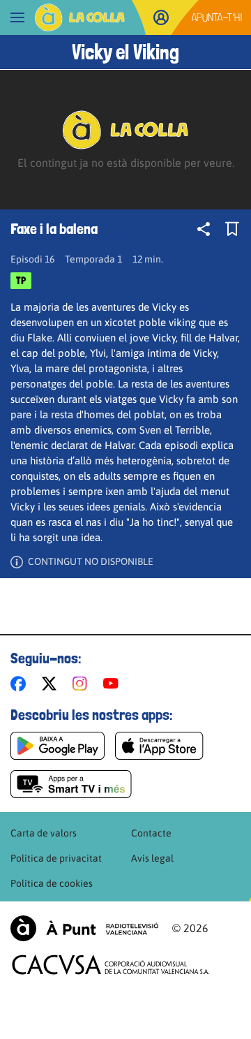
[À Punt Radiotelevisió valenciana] (84, 928)
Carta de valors (43, 833)
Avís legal (152, 858)
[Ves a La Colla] (79, 17)
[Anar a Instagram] (83, 683)
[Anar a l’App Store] (159, 746)
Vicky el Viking (125, 52)
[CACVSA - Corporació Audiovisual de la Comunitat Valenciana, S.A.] (110, 965)
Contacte (151, 833)
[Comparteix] (203, 229)
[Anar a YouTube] (113, 683)
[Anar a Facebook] (20, 683)
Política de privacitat (56, 858)
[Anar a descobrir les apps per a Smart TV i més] (71, 784)
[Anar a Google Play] (57, 746)
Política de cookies (51, 883)
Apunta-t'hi (217, 17)
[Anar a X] (52, 683)
